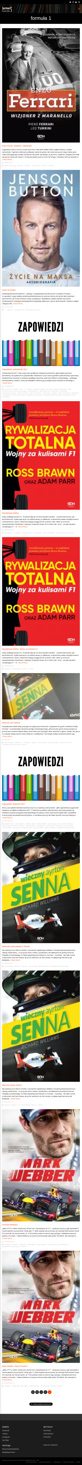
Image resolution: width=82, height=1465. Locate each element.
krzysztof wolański (20, 391)
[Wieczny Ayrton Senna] (41, 1081)
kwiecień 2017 (59, 825)
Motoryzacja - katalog (39, 165)
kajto (70, 389)
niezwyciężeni (7, 827)
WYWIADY (47, 1437)
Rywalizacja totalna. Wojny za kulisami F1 (20, 649)
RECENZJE (47, 1430)
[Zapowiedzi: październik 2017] (41, 365)
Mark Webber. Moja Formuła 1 (15, 1366)
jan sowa (49, 389)
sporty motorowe (35, 393)
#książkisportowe (8, 1452)
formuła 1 (27, 165)
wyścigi (51, 165)
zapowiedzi (6, 397)
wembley (54, 393)
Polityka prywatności (45, 1462)
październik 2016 (63, 1244)
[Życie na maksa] (41, 286)
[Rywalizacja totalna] (41, 509)
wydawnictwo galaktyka (34, 395)
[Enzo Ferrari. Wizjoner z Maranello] (41, 142)
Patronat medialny (68, 1462)
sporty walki (46, 393)
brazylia (17, 966)
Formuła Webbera (10, 1225)
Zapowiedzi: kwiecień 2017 (13, 804)
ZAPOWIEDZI (48, 1434)
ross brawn (63, 391)
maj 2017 (34, 742)
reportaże (55, 391)
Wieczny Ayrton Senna (11, 1085)
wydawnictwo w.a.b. (69, 395)
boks (21, 389)
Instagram (6, 1437)
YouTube (5, 1440)
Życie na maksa (9, 290)
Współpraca (57, 1462)
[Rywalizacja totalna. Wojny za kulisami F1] (41, 645)
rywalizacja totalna (9, 393)
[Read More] (7, 159)
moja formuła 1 (42, 1244)
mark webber (32, 1244)
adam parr (7, 389)
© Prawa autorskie (31, 1462)
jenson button (19, 309)
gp (19, 1105)
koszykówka (50, 825)
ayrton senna (8, 742)
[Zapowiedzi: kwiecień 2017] (41, 800)
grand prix (23, 1244)
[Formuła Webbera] (41, 1221)
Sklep (78, 1462)
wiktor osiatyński (64, 393)
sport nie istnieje (22, 393)
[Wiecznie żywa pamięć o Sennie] (41, 943)
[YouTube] (76, 2)
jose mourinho (31, 825)
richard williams (53, 742)
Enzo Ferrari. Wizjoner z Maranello (17, 146)
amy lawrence (19, 823)
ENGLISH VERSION (50, 1445)
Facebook (5, 1430)
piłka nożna (16, 827)
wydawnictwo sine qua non (53, 395)
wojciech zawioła (50, 827)
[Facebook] (73, 2)
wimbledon (75, 393)
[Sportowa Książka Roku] (7, 11)
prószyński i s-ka (45, 391)
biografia (20, 165)
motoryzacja (42, 742)
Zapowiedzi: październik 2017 (14, 369)
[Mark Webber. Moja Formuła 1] (41, 1362)
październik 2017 (33, 391)
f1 (5, 309)
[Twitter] (70, 2)
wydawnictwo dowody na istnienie (14, 395)
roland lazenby (38, 827)
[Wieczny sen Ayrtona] (41, 719)
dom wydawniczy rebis (10, 825)
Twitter (5, 1434)
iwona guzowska (39, 389)
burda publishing (67, 823)
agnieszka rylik (9, 823)
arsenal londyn (31, 823)
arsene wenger (42, 823)
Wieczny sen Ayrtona (11, 723)
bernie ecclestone (10, 165)
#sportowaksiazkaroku (10, 1449)
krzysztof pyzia (8, 391)
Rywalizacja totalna (10, 513)
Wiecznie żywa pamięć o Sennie (16, 946)
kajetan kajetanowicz (60, 389)
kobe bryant (41, 825)
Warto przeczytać (66, 742)
